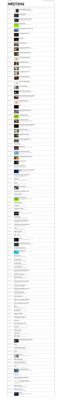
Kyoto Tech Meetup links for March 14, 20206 (25, 52)
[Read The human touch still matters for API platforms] (16, 20)
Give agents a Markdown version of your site (25, 9)
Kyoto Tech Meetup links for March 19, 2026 (24, 47)
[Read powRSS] (16, 107)
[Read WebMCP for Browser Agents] (16, 15)
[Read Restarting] (16, 394)
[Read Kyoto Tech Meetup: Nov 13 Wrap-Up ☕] (16, 121)
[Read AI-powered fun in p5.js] (16, 252)
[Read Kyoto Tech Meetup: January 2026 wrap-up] (16, 78)
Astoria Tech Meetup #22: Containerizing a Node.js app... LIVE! (22, 288)
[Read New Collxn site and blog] (16, 162)
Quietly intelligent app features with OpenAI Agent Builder (27, 124)
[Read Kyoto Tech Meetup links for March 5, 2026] (16, 58)
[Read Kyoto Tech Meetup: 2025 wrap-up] (16, 87)
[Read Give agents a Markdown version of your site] (16, 10)
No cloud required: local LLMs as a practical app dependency (21, 224)
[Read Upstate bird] (16, 356)
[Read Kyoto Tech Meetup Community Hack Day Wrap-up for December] (16, 97)
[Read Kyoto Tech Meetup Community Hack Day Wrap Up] (16, 111)
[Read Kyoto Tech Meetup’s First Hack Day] (16, 116)
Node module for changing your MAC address (19, 347)
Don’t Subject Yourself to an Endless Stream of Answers (21, 220)
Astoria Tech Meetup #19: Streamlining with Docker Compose (21, 299)
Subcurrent (20, 238)
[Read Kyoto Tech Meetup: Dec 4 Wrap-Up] (16, 102)
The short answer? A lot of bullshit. (18, 208)
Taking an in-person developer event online (19, 323)
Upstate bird (20, 354)
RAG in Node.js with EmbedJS (17, 259)
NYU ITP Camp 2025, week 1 (22, 186)
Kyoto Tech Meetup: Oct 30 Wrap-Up (23, 129)
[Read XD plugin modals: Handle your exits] (16, 370)
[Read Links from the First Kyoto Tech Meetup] (16, 153)
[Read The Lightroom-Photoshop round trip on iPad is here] (16, 341)
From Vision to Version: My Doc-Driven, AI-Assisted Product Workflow (26, 170)
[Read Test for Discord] (16, 39)
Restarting (20, 392)
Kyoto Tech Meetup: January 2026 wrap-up (24, 76)
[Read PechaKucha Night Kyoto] (16, 148)
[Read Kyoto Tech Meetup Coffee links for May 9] (16, 34)
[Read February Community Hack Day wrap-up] (16, 63)
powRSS (20, 105)
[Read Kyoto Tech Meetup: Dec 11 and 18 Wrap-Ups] (16, 92)
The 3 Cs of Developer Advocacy (18, 266)
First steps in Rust (16, 320)
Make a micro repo (16, 326)
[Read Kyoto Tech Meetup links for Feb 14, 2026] (16, 73)
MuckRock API (15, 306)
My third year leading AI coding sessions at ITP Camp (26, 28)
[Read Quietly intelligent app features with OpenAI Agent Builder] (16, 126)
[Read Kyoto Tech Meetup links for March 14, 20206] (16, 54)
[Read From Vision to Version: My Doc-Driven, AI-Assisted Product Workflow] (16, 171)
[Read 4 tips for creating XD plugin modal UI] (16, 382)
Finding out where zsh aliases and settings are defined (21, 377)
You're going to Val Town (17, 255)
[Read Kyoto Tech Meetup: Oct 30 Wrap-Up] (16, 131)
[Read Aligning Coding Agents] (16, 25)
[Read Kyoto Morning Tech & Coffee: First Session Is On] (16, 157)
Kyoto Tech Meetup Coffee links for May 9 (24, 33)
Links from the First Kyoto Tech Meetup (24, 151)
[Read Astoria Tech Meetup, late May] (16, 199)
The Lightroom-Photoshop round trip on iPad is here (25, 339)
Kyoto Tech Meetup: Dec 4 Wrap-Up (23, 100)
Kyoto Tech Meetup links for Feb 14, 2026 (24, 71)
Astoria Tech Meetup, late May (23, 197)
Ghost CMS (15, 366)
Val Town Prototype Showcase (17, 202)
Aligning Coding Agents (22, 23)
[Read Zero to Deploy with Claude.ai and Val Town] (16, 244)
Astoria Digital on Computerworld (18, 313)
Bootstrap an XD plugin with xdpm (18, 359)
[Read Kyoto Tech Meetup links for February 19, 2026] (16, 68)
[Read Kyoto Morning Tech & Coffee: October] (16, 135)
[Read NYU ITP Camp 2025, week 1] (16, 188)
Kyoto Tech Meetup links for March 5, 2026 (24, 57)
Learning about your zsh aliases (18, 385)
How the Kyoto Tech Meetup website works (24, 81)
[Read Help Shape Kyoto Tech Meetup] (16, 44)
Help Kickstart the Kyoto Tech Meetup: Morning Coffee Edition (22, 174)
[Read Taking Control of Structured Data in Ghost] (16, 140)
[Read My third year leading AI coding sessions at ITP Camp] (16, 30)
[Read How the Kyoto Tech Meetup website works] (16, 83)
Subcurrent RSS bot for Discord (18, 231)
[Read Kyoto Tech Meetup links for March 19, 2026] (16, 49)
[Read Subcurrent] (16, 239)
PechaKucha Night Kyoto (22, 146)
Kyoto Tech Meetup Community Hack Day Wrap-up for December (27, 95)
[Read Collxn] (16, 213)
